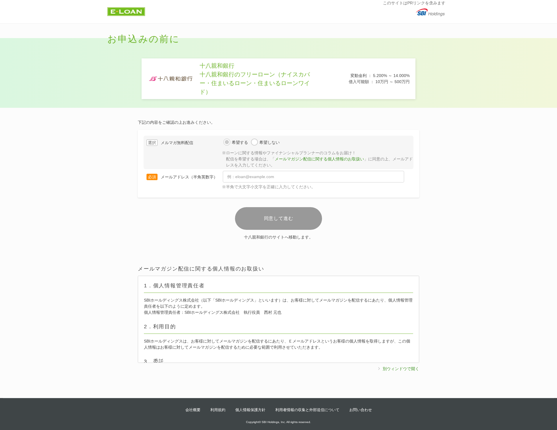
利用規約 (217, 410)
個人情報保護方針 (250, 410)
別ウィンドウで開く (401, 368)
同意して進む (278, 218)
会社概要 (192, 410)
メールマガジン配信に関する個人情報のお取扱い (319, 159)
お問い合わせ (360, 410)
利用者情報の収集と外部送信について (307, 410)
